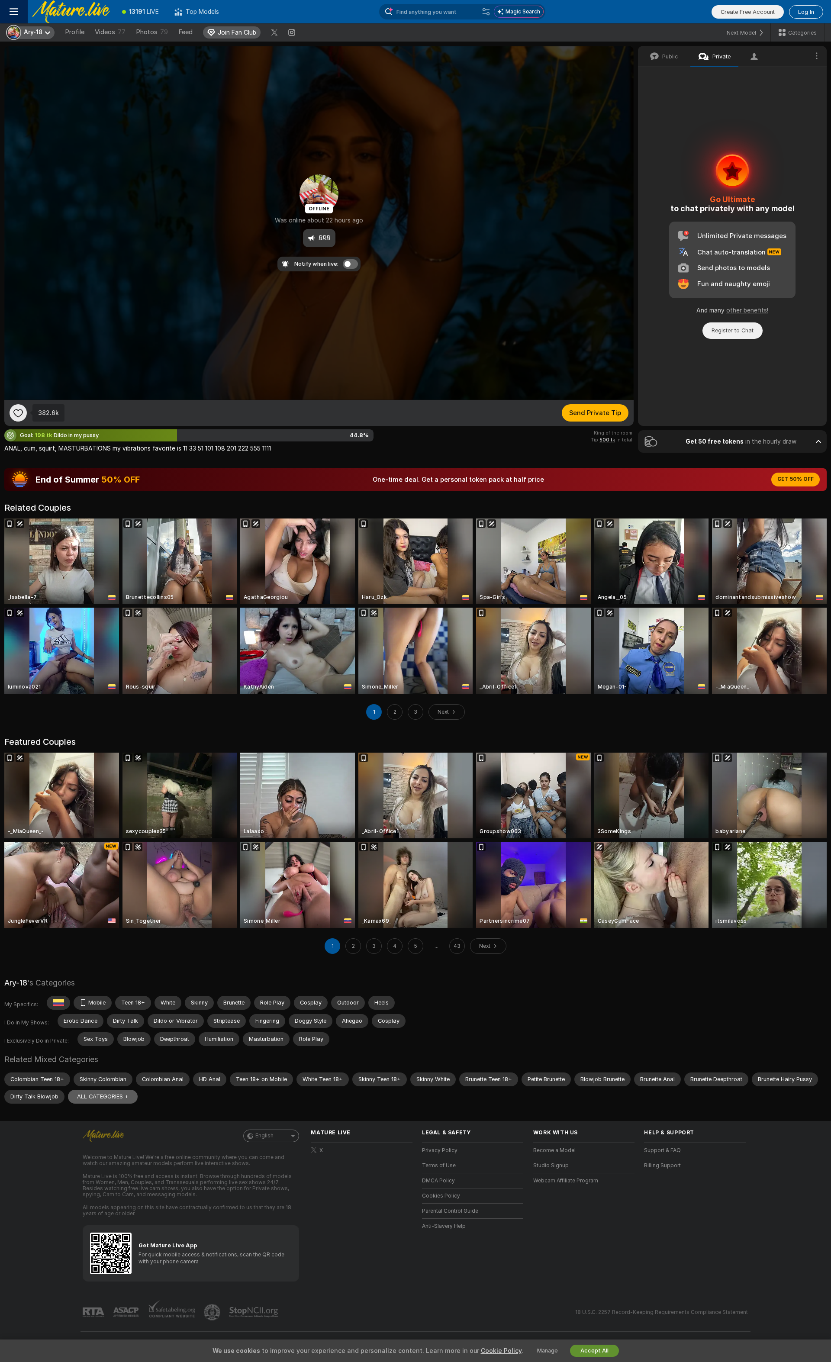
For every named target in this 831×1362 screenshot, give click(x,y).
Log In (806, 12)
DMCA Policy (438, 1181)
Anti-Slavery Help (444, 1226)
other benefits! (747, 310)
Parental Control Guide (450, 1211)
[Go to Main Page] (71, 11)
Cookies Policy (441, 1196)
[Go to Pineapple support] (213, 1312)
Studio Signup (551, 1165)
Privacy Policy (439, 1150)
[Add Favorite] (18, 413)
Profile (74, 32)
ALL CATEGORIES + (103, 1096)
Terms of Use (439, 1165)
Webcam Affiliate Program (565, 1181)
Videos (110, 32)
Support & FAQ (662, 1150)
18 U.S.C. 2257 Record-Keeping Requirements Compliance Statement (661, 1312)
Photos (152, 32)
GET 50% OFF (795, 479)
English (264, 1136)
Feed (185, 32)
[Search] (486, 12)
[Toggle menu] (14, 11)
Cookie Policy (501, 1350)
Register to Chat (733, 330)
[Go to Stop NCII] (254, 1312)
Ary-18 (15, 982)
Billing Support (662, 1165)
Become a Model (554, 1150)
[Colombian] (58, 1003)
